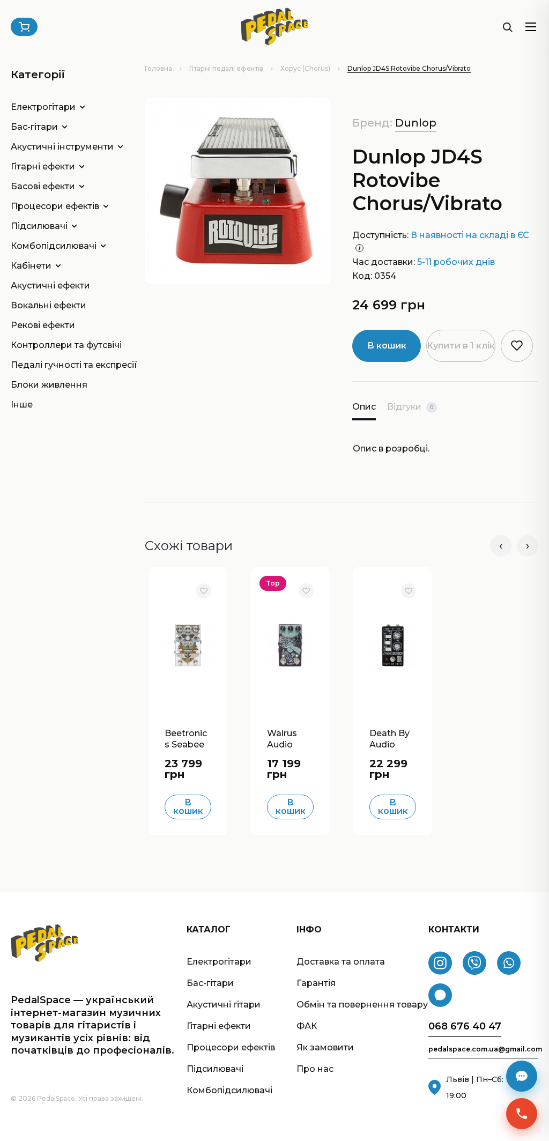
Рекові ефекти (43, 325)
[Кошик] (24, 27)
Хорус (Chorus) (305, 68)
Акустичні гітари (224, 1004)
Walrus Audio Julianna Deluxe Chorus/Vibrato (288, 737)
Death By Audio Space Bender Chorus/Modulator (390, 737)
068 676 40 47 (464, 1026)
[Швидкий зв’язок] (521, 1113)
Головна (158, 68)
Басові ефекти (43, 186)
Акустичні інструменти (62, 147)
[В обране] (203, 590)
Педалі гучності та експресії (62, 365)
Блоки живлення (49, 385)
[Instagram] (440, 963)
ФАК (306, 1026)
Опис (364, 407)
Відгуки (410, 407)
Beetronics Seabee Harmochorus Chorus (188, 737)
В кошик (386, 345)
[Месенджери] (521, 1076)
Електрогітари (43, 107)
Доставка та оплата (340, 962)
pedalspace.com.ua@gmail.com (483, 1049)
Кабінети (31, 266)
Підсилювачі (39, 226)
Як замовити (325, 1047)
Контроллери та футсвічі (62, 345)
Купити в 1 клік (461, 345)
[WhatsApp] (509, 963)
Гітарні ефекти (43, 166)
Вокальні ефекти (48, 305)
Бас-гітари (34, 127)
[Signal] (440, 995)
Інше (22, 404)
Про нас (314, 1069)
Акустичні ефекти (50, 285)
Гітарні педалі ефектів (226, 68)
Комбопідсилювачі (54, 246)
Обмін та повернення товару (362, 1004)
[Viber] (474, 963)
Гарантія (316, 983)
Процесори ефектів (55, 206)
